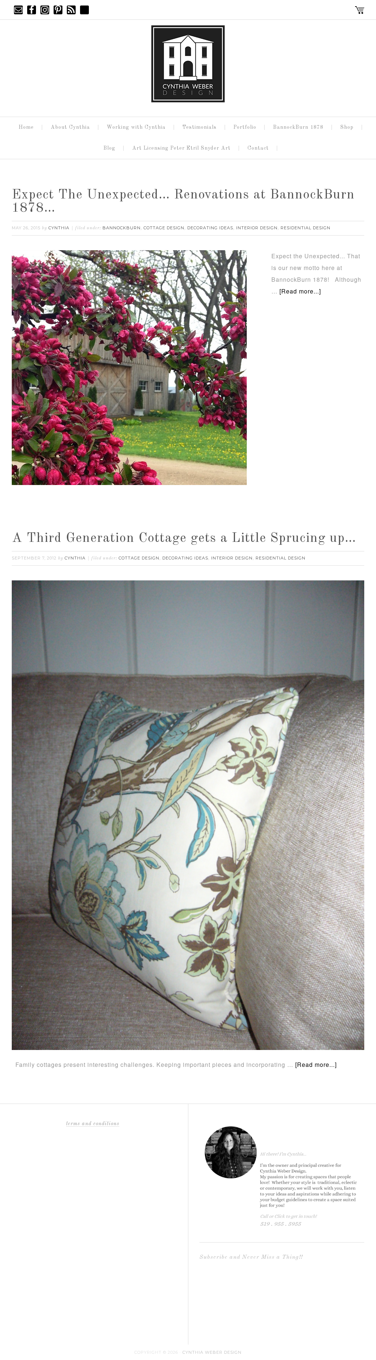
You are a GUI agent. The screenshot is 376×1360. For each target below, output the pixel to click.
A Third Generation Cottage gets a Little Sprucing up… (184, 538)
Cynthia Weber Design (212, 1352)
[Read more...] (300, 291)
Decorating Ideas (210, 227)
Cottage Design (164, 227)
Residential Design (305, 227)
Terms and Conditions (92, 1123)
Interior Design (257, 227)
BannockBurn (121, 227)
